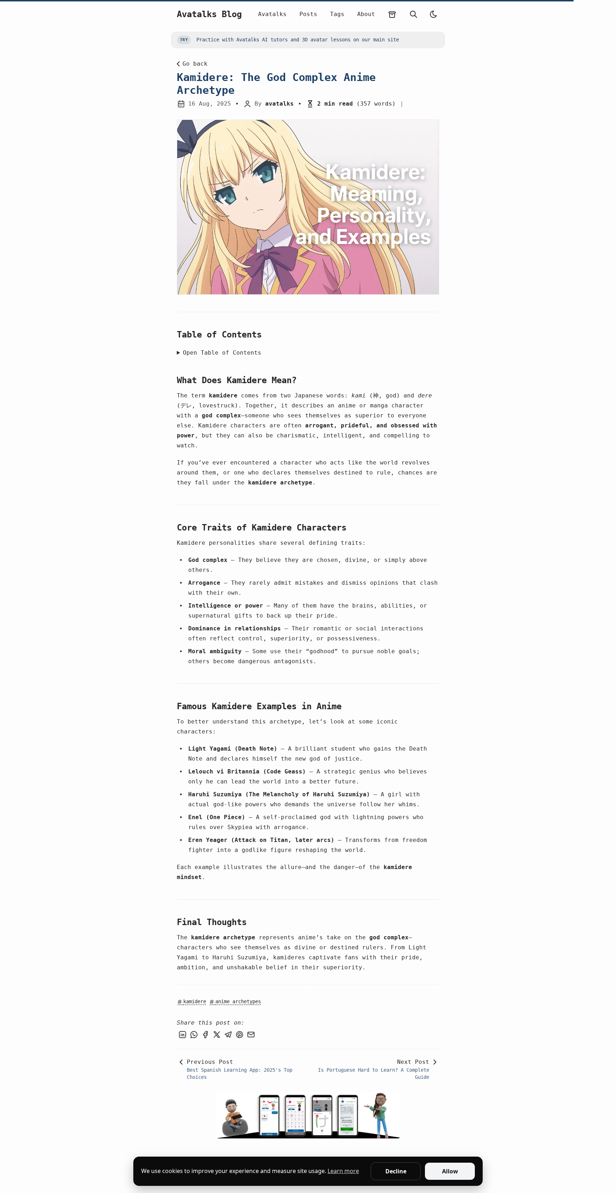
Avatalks (272, 14)
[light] (433, 14)
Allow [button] (450, 1171)
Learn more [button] (343, 1171)
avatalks (279, 103)
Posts (308, 14)
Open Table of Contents (222, 352)
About (366, 14)
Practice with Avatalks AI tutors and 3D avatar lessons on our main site (289, 39)
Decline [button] (395, 1171)
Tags (337, 14)
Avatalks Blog (209, 14)
